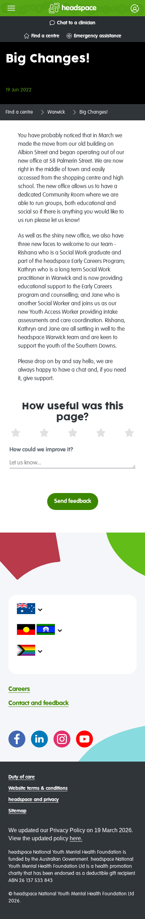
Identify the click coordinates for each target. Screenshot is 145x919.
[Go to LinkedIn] (39, 739)
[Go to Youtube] (84, 739)
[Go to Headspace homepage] (58, 8)
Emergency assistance (97, 36)
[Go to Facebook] (16, 739)
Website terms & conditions (38, 788)
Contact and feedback (38, 703)
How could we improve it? (41, 450)
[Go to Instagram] (61, 739)
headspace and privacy (33, 799)
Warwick (56, 112)
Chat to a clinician (76, 22)
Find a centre (45, 36)
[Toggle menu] (11, 8)
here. (76, 838)
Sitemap (17, 811)
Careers (19, 689)
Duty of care (21, 777)
